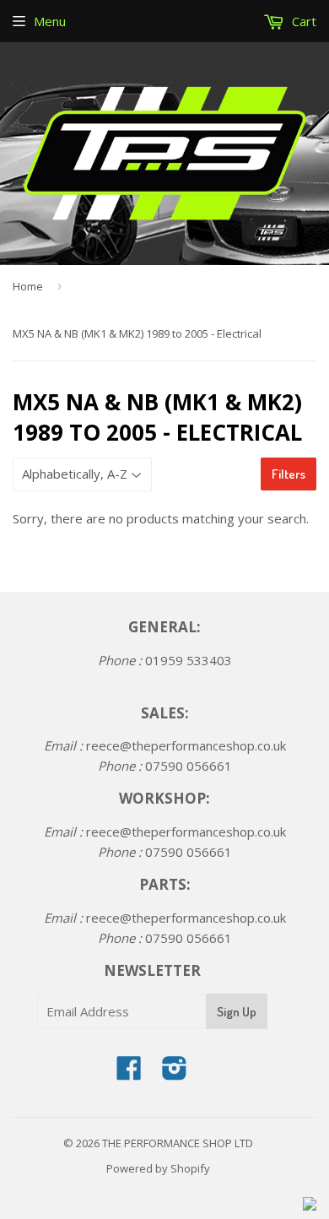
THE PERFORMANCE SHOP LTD (177, 1143)
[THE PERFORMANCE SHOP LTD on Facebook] (129, 1073)
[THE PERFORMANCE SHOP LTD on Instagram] (174, 1073)
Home (28, 286)
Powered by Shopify (158, 1168)
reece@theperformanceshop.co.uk (186, 745)
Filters (288, 474)
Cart (302, 21)
